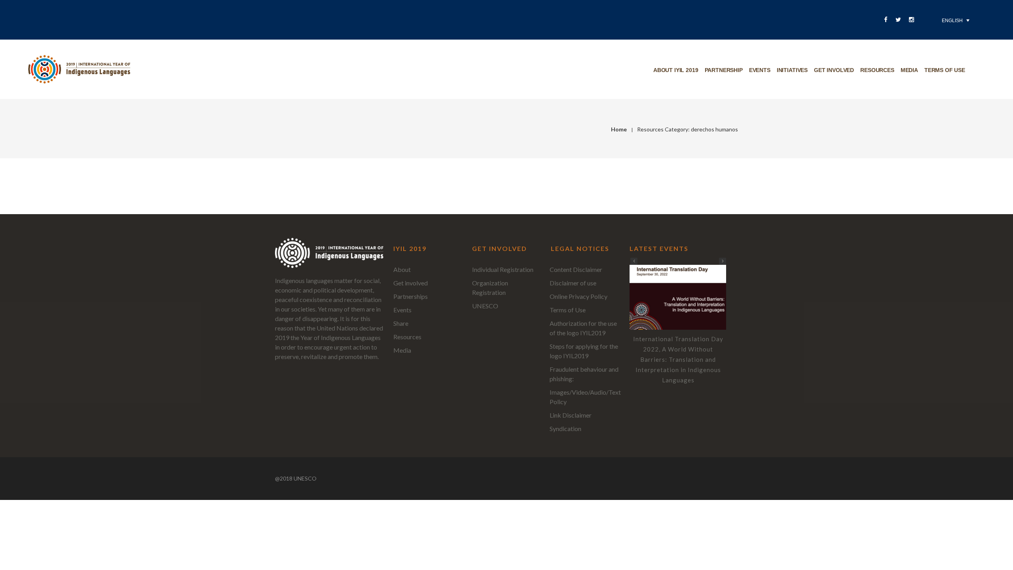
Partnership (724, 70)
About (402, 269)
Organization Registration (490, 287)
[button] (722, 261)
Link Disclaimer (571, 415)
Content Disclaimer (576, 269)
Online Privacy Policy (578, 296)
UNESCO (485, 306)
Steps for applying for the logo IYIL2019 (584, 350)
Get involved (834, 70)
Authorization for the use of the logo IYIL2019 (583, 327)
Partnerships (410, 296)
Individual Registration (502, 269)
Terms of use (944, 70)
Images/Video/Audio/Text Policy (585, 396)
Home (619, 129)
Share (400, 323)
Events (759, 70)
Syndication (565, 428)
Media (909, 70)
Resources (877, 70)
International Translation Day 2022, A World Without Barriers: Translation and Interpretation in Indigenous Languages (678, 359)
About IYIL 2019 (675, 70)
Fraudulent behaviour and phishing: (584, 373)
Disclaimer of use (573, 283)
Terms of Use (568, 310)
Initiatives (792, 70)
